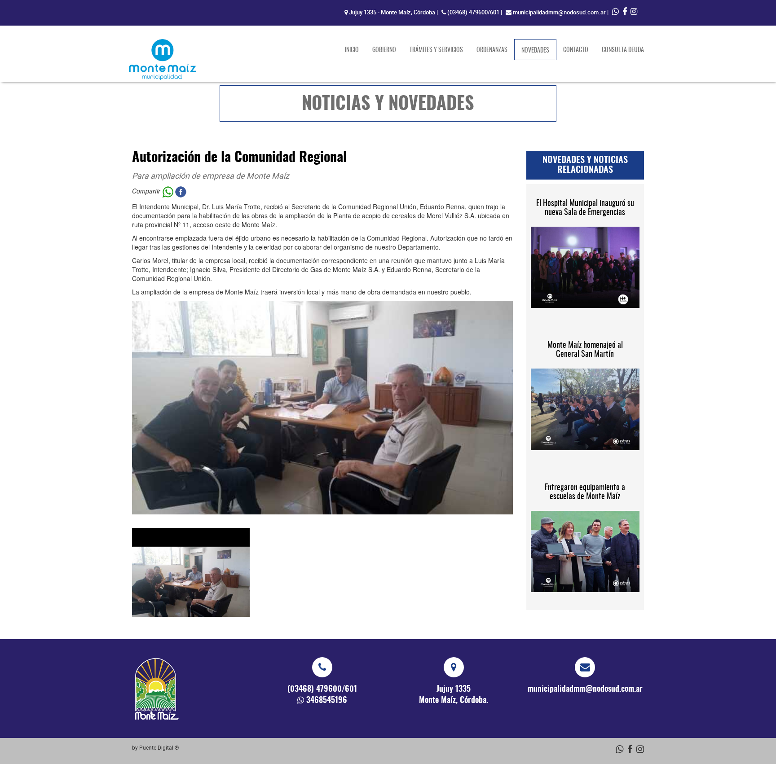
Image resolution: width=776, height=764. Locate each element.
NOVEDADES (538, 50)
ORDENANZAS (491, 50)
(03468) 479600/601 (473, 12)
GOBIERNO (384, 50)
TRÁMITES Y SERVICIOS (436, 50)
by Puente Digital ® (155, 747)
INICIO (352, 50)
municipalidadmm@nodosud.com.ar (559, 12)
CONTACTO (575, 50)
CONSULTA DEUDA (623, 50)
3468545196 (326, 701)
